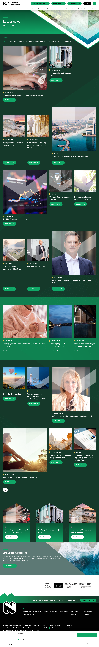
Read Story (8, 100)
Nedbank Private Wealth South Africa (12, 625)
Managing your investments (50, 611)
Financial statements (34, 630)
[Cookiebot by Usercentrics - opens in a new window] (9, 644)
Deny (87, 643)
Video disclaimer (17, 627)
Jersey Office (74, 614)
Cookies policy (26, 627)
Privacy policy (36, 627)
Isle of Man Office (87, 611)
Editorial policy (36, 625)
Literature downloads (67, 625)
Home (27, 8)
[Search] (94, 3)
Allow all (86, 634)
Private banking (37, 611)
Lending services (64, 611)
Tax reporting (23, 630)
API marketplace (55, 627)
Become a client (73, 3)
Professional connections (39, 3)
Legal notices (45, 627)
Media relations (27, 625)
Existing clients (57, 3)
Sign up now (8, 565)
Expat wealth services (28, 614)
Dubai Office (86, 614)
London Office (74, 611)
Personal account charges (68, 627)
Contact (94, 8)
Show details (20, 639)
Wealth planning (27, 611)
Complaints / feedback (54, 625)
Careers (44, 625)
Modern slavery (6, 627)
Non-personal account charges (10, 630)
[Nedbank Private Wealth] (11, 3)
